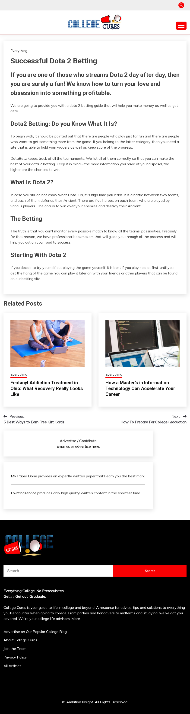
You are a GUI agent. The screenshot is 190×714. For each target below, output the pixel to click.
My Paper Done (24, 476)
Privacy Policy (15, 657)
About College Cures (20, 640)
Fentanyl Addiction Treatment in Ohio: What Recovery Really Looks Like (46, 388)
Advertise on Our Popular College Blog (35, 631)
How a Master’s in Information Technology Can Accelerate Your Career (140, 388)
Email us (63, 446)
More (75, 618)
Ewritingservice (23, 493)
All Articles (12, 665)
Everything (18, 51)
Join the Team (14, 648)
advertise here (87, 446)
